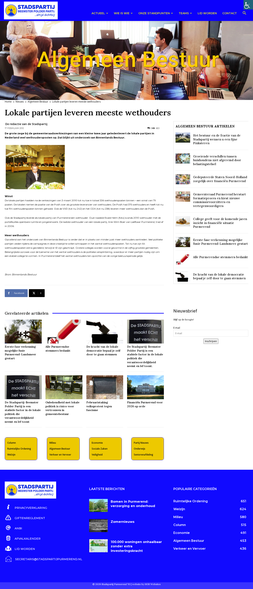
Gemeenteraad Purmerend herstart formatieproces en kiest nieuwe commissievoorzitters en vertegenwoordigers (219, 200)
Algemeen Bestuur (38, 101)
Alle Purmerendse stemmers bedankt (220, 257)
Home (8, 101)
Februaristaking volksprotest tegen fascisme (99, 406)
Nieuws (20, 101)
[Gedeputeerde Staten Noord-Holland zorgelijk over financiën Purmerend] (183, 179)
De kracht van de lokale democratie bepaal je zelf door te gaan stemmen (103, 350)
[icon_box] (26, 507)
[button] (244, 13)
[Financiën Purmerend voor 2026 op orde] (145, 387)
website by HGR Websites (146, 584)
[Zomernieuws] (98, 525)
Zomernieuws (122, 522)
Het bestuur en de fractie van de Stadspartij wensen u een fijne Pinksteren (217, 139)
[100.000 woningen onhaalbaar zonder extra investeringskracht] (98, 545)
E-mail (176, 327)
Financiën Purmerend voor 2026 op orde (145, 404)
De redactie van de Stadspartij (26, 124)
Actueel (98, 13)
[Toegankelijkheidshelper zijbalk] (248, 4)
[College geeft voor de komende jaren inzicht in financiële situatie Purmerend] (183, 221)
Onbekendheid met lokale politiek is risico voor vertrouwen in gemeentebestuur (62, 408)
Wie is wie (121, 13)
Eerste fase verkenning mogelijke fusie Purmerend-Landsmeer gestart (20, 352)
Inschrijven (211, 341)
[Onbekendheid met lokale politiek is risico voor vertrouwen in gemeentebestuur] (63, 387)
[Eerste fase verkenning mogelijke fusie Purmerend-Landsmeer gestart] (23, 331)
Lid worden (207, 13)
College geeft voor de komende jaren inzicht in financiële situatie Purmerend (220, 223)
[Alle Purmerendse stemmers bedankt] (63, 331)
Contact (229, 13)
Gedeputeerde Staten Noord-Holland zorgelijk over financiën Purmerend (220, 179)
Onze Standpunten (154, 13)
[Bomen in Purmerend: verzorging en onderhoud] (98, 505)
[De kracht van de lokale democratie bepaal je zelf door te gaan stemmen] (104, 331)
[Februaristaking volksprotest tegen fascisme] (104, 387)
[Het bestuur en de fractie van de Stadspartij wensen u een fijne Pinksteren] (183, 138)
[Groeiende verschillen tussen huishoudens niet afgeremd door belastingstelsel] (183, 158)
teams (184, 13)
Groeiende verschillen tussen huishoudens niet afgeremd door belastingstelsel (217, 160)
